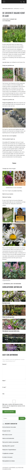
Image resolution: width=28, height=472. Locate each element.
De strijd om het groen (7, 457)
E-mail (4, 387)
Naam (4, 380)
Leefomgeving (7, 283)
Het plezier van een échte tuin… (11, 331)
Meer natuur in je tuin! (7, 434)
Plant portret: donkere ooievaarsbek (10, 442)
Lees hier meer (5, 62)
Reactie (4, 364)
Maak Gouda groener (8, 317)
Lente (11, 283)
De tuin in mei (6, 303)
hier (11, 202)
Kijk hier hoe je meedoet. (7, 194)
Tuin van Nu (7, 20)
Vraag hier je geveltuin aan (8, 99)
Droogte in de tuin (6, 431)
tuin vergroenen (17, 283)
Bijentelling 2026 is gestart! (8, 446)
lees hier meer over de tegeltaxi (9, 135)
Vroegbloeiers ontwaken (7, 453)
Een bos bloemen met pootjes (9, 427)
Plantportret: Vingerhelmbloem (9, 449)
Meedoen (14, 163)
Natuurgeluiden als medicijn (8, 461)
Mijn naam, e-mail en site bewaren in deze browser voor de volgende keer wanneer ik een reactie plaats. (13, 406)
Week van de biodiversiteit (8, 438)
